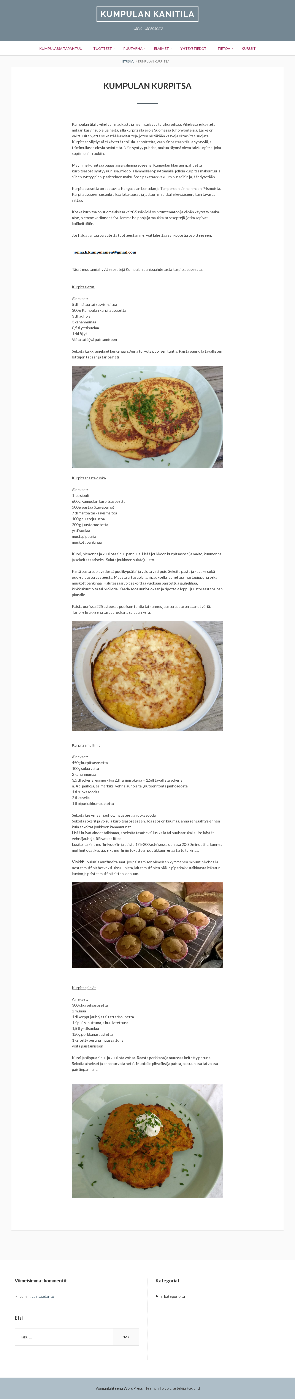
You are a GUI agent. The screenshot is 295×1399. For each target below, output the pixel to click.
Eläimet (161, 48)
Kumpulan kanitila (147, 14)
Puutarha (133, 48)
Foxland (193, 1388)
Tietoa (223, 48)
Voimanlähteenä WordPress (119, 1388)
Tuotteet (102, 48)
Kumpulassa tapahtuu (60, 48)
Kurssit (249, 48)
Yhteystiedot (193, 48)
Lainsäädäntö (42, 1296)
